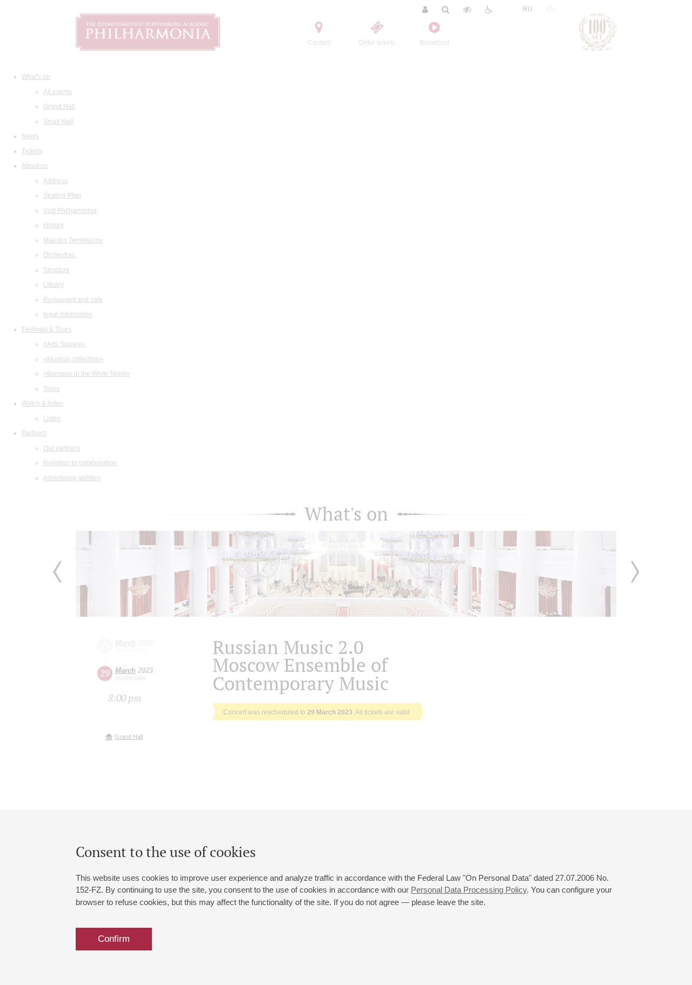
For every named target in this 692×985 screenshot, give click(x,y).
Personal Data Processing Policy (469, 889)
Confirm (114, 939)
